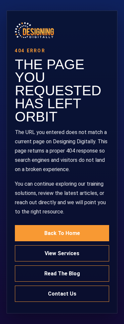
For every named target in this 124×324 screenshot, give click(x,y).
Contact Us (62, 294)
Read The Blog (62, 273)
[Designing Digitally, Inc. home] (62, 30)
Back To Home (62, 233)
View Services (62, 253)
